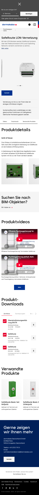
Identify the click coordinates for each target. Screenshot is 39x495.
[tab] (6, 314)
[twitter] (6, 488)
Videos (5, 121)
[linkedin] (13, 488)
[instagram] (17, 488)
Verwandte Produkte (29, 121)
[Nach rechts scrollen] (34, 314)
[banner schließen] (19, 4)
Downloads (14, 121)
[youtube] (9, 488)
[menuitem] (9, 24)
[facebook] (2, 488)
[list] (19, 397)
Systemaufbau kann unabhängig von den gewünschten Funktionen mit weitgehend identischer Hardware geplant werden (17, 112)
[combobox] (10, 14)
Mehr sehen (4, 48)
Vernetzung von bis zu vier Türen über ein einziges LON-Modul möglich (17, 103)
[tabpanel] (19, 337)
